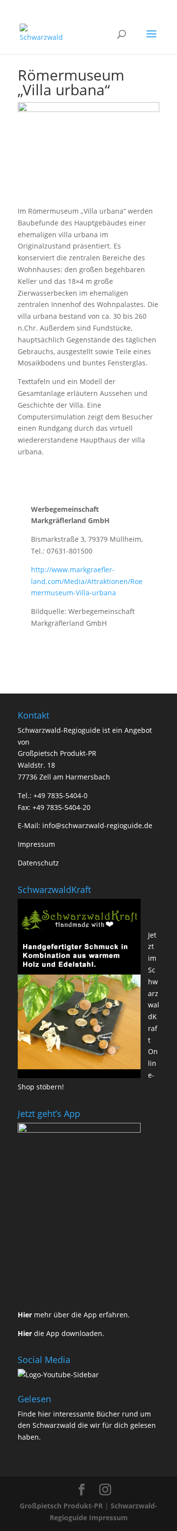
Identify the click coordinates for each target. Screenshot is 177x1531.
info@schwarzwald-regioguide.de (97, 825)
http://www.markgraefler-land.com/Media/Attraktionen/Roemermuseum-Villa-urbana (87, 581)
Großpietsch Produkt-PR (61, 1505)
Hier (25, 1314)
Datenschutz (38, 862)
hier (44, 1414)
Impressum (36, 844)
